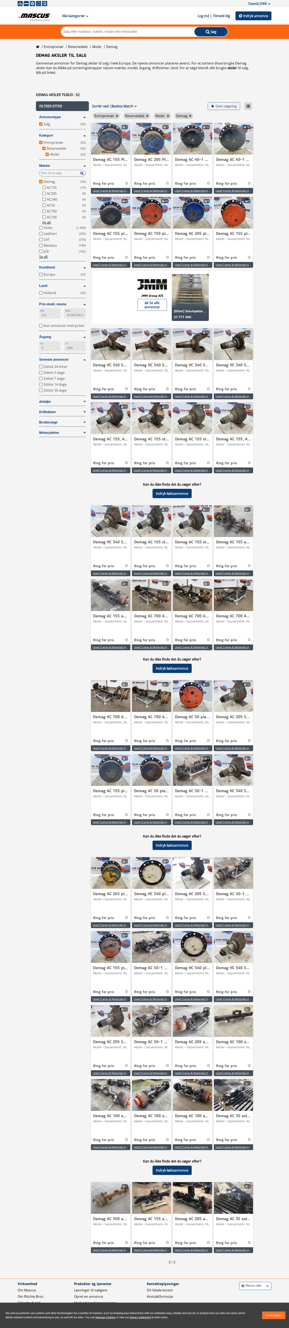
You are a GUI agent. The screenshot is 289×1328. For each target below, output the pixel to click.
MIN (42, 311)
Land (43, 286)
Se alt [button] (46, 222)
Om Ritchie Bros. (31, 1296)
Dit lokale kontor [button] (160, 1290)
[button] (62, 106)
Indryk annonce (255, 16)
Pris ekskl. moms (52, 304)
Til (66, 343)
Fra (41, 343)
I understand (273, 1315)
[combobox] (242, 1286)
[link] (110, 139)
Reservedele (78, 46)
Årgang (45, 337)
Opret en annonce (88, 1296)
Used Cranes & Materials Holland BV (115, 191)
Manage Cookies (105, 1317)
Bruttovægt (48, 422)
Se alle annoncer (152, 304)
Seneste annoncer (54, 359)
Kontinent (47, 267)
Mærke (44, 165)
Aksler (97, 46)
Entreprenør (54, 46)
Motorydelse (49, 432)
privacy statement (140, 1317)
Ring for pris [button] (103, 184)
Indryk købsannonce (172, 493)
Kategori (46, 135)
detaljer (45, 401)
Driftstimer (47, 412)
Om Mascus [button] (27, 1290)
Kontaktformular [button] (160, 1296)
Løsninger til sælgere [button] (90, 1290)
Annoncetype (50, 117)
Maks (67, 311)
